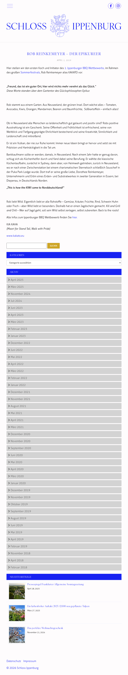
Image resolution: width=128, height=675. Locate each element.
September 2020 (21, 448)
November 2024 (20, 293)
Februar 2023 (19, 328)
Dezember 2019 (20, 490)
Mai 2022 (16, 357)
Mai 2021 (16, 413)
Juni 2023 (17, 307)
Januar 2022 (18, 385)
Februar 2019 (19, 546)
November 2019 (20, 497)
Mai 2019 (16, 532)
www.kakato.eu (15, 235)
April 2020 (17, 469)
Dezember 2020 (20, 434)
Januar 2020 (18, 483)
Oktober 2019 (19, 504)
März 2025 (17, 286)
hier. (74, 217)
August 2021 (18, 406)
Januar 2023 (18, 336)
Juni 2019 (17, 525)
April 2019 (17, 539)
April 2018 (17, 560)
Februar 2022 (19, 378)
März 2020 (17, 476)
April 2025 (17, 279)
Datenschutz (13, 661)
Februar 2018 (19, 567)
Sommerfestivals (30, 72)
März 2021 (17, 427)
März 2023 (17, 321)
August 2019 (18, 518)
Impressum (29, 661)
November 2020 (20, 441)
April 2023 (17, 314)
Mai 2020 (16, 462)
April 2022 (17, 364)
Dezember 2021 (20, 392)
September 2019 (21, 511)
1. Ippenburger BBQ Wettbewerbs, (84, 68)
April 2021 (17, 420)
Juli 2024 (16, 300)
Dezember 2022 (20, 343)
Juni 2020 (17, 455)
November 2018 (20, 553)
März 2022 (17, 371)
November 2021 (20, 399)
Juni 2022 (17, 350)
